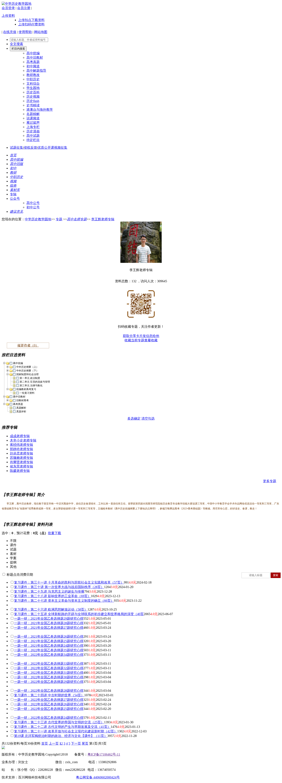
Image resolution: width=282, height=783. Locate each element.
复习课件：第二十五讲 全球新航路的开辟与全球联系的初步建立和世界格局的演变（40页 (79, 614)
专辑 (13, 194)
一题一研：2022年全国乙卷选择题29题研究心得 (48, 681)
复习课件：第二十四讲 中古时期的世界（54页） (49, 695)
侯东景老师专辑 (21, 466)
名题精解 (33, 114)
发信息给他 (151, 336)
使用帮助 (25, 32)
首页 (44, 743)
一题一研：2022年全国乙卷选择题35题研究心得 (48, 650)
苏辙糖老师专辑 (21, 457)
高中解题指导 (36, 70)
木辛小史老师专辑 (23, 440)
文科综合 (33, 83)
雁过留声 (33, 122)
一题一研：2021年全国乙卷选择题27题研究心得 (48, 627)
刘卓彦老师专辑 (21, 453)
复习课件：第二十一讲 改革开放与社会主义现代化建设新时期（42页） (65, 731)
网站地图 (40, 32)
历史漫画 (33, 131)
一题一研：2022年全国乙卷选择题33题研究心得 (48, 663)
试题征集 (16, 147)
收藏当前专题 (134, 340)
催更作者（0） (28, 345)
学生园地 (33, 88)
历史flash (32, 101)
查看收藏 (151, 340)
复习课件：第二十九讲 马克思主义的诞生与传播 (49, 591)
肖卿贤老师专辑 (21, 462)
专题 (59, 219)
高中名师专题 (77, 219)
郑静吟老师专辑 (21, 449)
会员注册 (23, 8)
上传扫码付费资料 (31, 24)
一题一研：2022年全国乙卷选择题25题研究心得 (48, 709)
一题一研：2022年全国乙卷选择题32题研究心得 (48, 668)
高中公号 (33, 203)
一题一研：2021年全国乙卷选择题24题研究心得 (48, 645)
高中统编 (33, 53)
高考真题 (33, 62)
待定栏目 (33, 140)
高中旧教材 (34, 57)
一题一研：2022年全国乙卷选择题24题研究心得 (48, 717)
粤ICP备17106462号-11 (104, 754)
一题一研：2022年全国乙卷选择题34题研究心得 (48, 654)
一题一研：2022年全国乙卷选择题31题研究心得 (48, 672)
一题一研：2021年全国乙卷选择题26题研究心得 (48, 636)
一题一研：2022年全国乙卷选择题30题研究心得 (48, 677)
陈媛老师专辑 (20, 470)
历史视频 (33, 96)
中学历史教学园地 (38, 219)
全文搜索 (16, 44)
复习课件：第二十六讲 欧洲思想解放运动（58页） (51, 609)
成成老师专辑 (20, 436)
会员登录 (8, 8)
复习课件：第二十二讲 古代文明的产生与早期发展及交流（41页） (62, 726)
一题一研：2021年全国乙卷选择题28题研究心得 (48, 623)
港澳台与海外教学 (39, 109)
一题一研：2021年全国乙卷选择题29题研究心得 (48, 618)
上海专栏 (33, 127)
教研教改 (33, 75)
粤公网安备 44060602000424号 (98, 777)
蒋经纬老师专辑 (21, 444)
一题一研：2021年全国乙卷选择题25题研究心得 (48, 641)
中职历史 (33, 79)
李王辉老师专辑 (102, 219)
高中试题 (33, 135)
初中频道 (33, 66)
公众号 (15, 198)
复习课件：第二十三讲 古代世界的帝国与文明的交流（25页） (59, 722)
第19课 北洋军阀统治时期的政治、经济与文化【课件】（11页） (60, 736)
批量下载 (54, 533)
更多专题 (269, 481)
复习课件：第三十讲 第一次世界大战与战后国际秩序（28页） (59, 587)
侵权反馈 (30, 147)
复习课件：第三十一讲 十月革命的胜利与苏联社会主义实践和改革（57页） (69, 582)
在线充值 (9, 32)
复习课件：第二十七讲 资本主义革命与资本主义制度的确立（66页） (64, 600)
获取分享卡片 (133, 336)
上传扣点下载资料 (31, 20)
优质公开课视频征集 (52, 147)
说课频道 (33, 118)
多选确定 (134, 418)
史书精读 (33, 105)
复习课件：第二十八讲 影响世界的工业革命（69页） (52, 596)
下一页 (76, 743)
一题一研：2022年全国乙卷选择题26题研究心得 (48, 704)
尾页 (85, 743)
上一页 (54, 743)
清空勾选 (148, 418)
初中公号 (33, 207)
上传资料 (8, 15)
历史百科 (33, 92)
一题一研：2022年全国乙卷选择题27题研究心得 (48, 699)
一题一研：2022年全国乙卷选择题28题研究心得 (48, 690)
